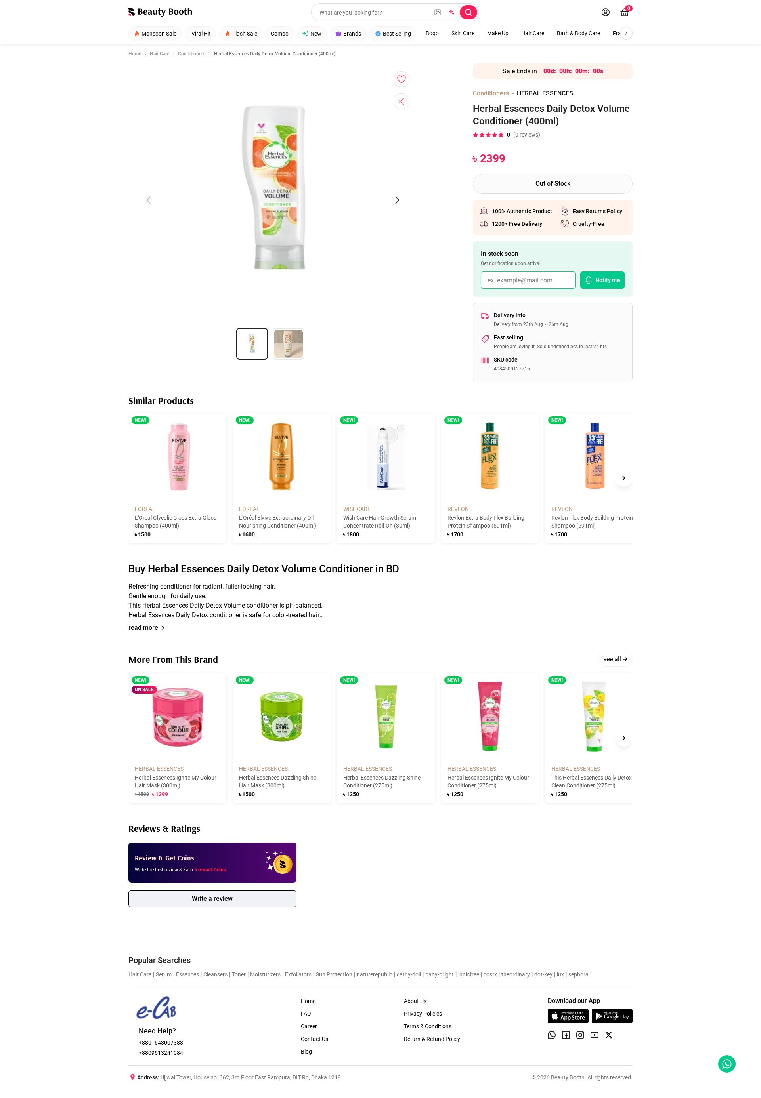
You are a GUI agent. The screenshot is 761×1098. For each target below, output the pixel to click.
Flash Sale (244, 33)
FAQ (306, 1013)
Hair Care (532, 33)
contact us (314, 1039)
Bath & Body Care (578, 33)
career (309, 1026)
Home (134, 54)
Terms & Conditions (427, 1026)
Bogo (432, 33)
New (315, 33)
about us (415, 1001)
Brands (352, 33)
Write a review (212, 898)
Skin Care (462, 33)
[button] (380, 601)
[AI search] (451, 12)
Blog (306, 1051)
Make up (498, 33)
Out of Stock (552, 183)
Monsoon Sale (158, 33)
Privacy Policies (423, 1013)
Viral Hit (201, 33)
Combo (280, 33)
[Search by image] (437, 12)
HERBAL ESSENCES (545, 93)
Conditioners (191, 54)
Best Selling (397, 33)
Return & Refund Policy (432, 1039)
